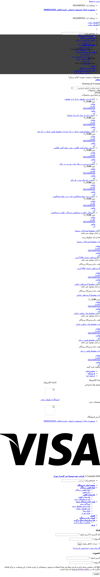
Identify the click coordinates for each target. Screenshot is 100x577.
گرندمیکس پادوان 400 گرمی (88, 268)
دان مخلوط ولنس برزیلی (90, 351)
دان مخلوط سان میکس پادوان (88, 324)
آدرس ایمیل (94, 558)
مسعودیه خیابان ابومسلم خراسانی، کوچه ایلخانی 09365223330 (69, 10)
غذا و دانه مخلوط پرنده (81, 57)
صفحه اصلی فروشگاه (86, 36)
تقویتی (92, 66)
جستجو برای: (90, 33)
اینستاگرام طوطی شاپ (50, 400)
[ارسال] (94, 483)
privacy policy (84, 569)
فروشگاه (91, 373)
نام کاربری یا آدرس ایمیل (89, 534)
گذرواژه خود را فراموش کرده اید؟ (86, 548)
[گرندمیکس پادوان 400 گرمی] (87, 257)
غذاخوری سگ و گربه (82, 73)
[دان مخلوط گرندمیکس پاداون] (87, 284)
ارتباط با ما (90, 376)
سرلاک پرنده (85, 54)
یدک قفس (86, 43)
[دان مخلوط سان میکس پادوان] (87, 313)
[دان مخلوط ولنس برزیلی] (89, 340)
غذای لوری (86, 64)
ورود (79, 544)
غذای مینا (86, 61)
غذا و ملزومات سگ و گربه (84, 71)
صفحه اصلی (90, 371)
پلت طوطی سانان (83, 59)
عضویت (96, 574)
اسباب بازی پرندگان (87, 68)
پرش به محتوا (94, 1)
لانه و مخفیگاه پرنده (82, 50)
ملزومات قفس (89, 45)
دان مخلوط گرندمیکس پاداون (88, 295)
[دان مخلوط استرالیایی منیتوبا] (87, 231)
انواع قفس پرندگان (87, 38)
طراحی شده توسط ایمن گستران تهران (68, 476)
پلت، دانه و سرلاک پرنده (85, 52)
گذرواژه (96, 539)
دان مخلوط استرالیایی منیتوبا (88, 242)
